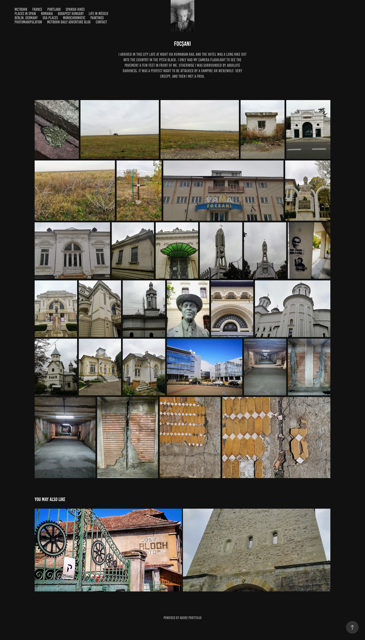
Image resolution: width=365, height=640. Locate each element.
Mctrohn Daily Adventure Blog (69, 22)
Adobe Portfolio (191, 618)
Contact (101, 22)
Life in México (98, 13)
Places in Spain (25, 13)
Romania (47, 13)
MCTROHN (21, 9)
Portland (54, 9)
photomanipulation (28, 22)
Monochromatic (74, 18)
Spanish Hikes (75, 9)
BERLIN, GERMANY (26, 18)
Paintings (97, 18)
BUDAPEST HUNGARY (71, 13)
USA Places (50, 18)
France (37, 9)
